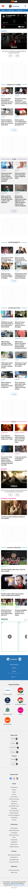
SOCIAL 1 (14, 422)
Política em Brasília (14, 799)
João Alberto (14, 817)
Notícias (14, 668)
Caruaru (14, 743)
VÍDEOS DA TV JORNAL (14, 85)
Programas (19, 10)
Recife (14, 739)
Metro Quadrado (14, 813)
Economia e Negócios (14, 815)
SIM (10, 55)
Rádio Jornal (14, 872)
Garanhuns (14, 747)
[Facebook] (11, 778)
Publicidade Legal (14, 859)
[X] (17, 778)
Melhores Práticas (14, 835)
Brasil (14, 792)
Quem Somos (14, 828)
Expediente (14, 842)
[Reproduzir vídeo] (10, 636)
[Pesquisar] (25, 6)
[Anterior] (24, 620)
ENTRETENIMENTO (14, 242)
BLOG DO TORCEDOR (14, 547)
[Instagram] (14, 778)
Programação (10, 10)
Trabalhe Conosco (14, 846)
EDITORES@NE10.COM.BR (17, 885)
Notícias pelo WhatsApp (14, 855)
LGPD (14, 837)
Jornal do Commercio (14, 870)
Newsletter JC (14, 857)
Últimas (3, 10)
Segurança (14, 803)
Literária (14, 820)
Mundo (14, 794)
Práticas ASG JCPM (14, 830)
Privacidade (14, 833)
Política (14, 790)
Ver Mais (14, 130)
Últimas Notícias (14, 664)
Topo (12, 677)
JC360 (14, 159)
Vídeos (14, 671)
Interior (14, 764)
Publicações (14, 839)
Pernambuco (14, 787)
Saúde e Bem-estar (14, 806)
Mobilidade (14, 808)
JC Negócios (14, 801)
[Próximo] (26, 620)
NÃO (17, 55)
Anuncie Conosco (14, 862)
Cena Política (14, 796)
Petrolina (14, 752)
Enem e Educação (14, 810)
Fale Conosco (14, 844)
